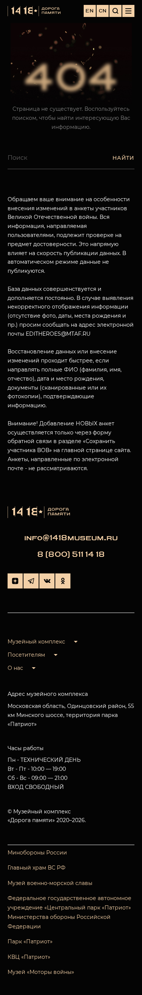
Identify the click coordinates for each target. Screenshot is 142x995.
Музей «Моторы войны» (41, 972)
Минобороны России (37, 852)
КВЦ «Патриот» (29, 957)
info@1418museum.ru (71, 538)
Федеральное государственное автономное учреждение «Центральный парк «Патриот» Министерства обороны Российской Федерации (69, 912)
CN (103, 11)
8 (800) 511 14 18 (71, 554)
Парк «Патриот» (30, 941)
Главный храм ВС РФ (37, 867)
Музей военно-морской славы (50, 883)
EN (90, 11)
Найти (123, 157)
